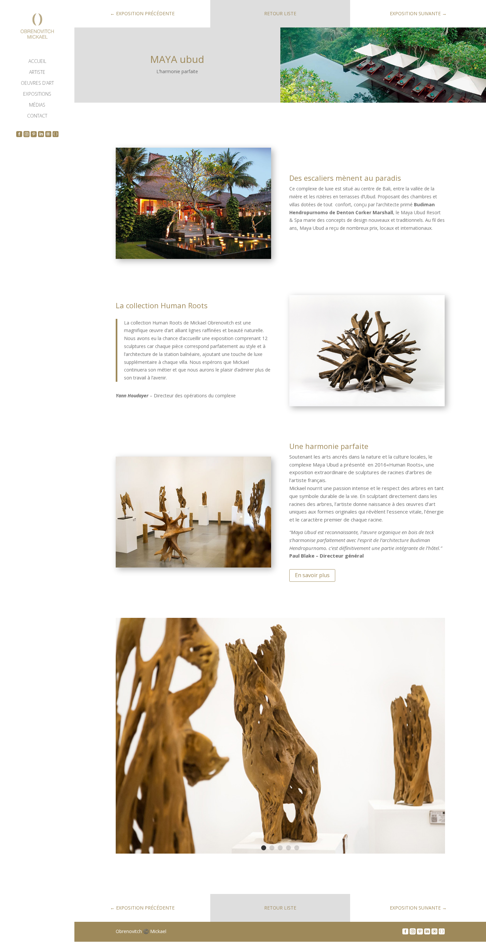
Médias (37, 105)
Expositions (37, 94)
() (56, 133)
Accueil (37, 61)
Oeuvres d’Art (37, 83)
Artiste (37, 72)
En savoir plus (312, 575)
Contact (37, 116)
